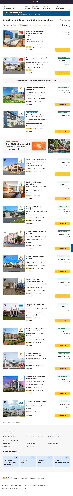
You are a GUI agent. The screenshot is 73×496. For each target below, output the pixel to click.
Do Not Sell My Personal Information (40, 485)
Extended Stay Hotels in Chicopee (34, 436)
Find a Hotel (15, 478)
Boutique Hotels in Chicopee (10, 436)
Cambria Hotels (7, 446)
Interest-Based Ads (27, 485)
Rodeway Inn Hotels (53, 443)
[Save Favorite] (5, 32)
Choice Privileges (35, 478)
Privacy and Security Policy (15, 485)
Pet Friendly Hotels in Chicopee (56, 433)
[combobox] (13, 7)
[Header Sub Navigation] (4, 2)
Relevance (8, 25)
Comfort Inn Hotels (30, 443)
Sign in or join (67, 1)
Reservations (24, 478)
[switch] (62, 20)
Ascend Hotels (6, 443)
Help (42, 478)
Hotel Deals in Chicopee (31, 433)
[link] (12, 149)
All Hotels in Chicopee (8, 433)
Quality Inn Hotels (30, 446)
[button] (72, 248)
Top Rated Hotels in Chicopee (55, 436)
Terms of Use (5, 485)
